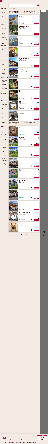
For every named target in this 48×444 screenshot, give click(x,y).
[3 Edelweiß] (2, 49)
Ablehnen (42, 439)
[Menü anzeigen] (47, 1)
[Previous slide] (9, 19)
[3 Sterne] (2, 43)
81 (26, 234)
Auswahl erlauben (42, 437)
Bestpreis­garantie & (16, 12)
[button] (4, 11)
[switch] (20, 442)
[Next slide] (17, 19)
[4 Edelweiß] (2, 48)
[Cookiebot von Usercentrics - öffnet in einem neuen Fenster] (4, 442)
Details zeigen (37, 442)
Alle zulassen (42, 435)
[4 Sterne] (2, 42)
